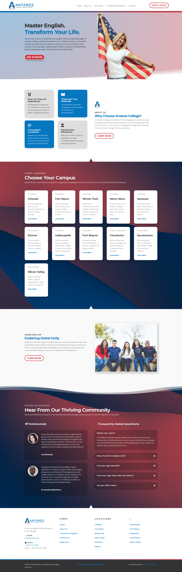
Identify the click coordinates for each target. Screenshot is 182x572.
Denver (98, 546)
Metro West (100, 538)
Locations (98, 6)
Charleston (134, 533)
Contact (132, 6)
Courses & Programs (115, 6)
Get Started (34, 57)
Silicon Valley (135, 542)
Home (79, 6)
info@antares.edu (32, 538)
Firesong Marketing (150, 564)
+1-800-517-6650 (32, 545)
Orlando (98, 524)
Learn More (104, 135)
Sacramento (135, 538)
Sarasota (99, 542)
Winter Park (99, 533)
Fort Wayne (134, 529)
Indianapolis (135, 524)
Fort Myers (99, 529)
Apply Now (159, 5)
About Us (88, 6)
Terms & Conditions (97, 564)
